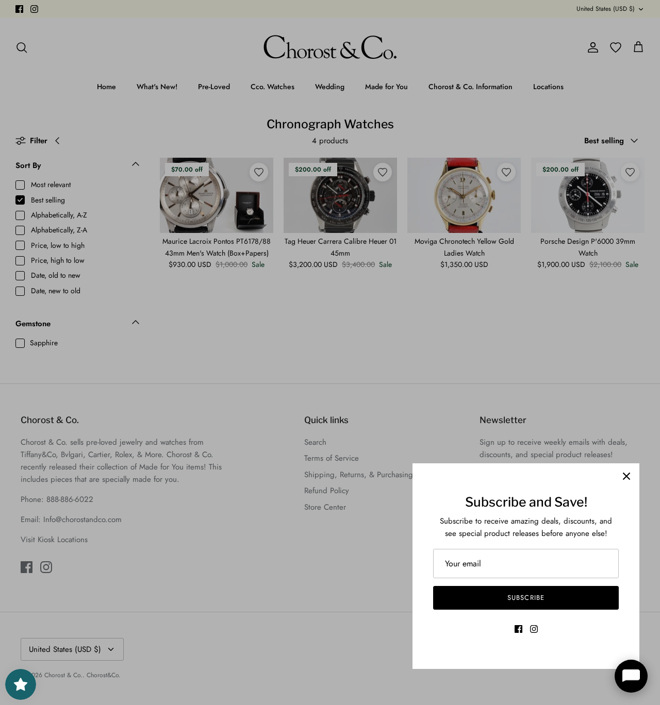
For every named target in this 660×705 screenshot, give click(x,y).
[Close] (626, 476)
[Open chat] (631, 676)
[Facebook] (518, 629)
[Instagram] (534, 629)
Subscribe (525, 597)
